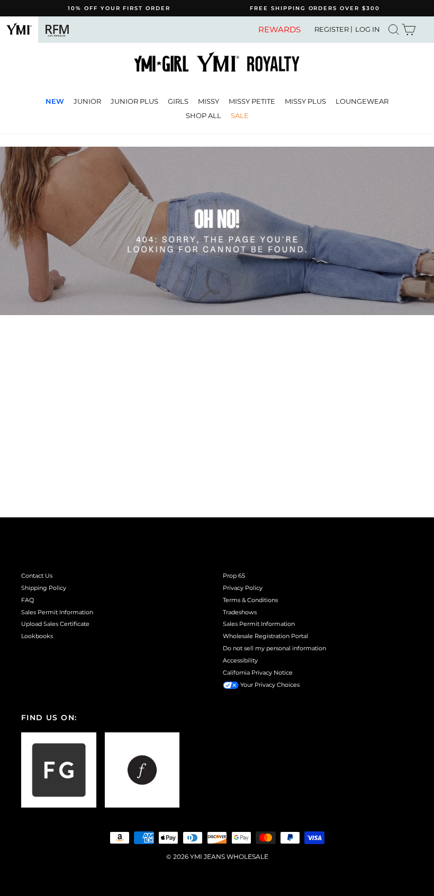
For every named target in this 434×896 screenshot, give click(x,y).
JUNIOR (87, 101)
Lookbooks (37, 636)
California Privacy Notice (258, 672)
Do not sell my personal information (274, 648)
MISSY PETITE (252, 101)
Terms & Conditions (250, 600)
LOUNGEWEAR (362, 101)
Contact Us (36, 575)
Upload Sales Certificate (55, 624)
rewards (279, 29)
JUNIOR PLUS (134, 101)
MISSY (208, 101)
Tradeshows (240, 612)
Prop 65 (234, 575)
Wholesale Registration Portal (265, 636)
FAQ (27, 600)
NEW (55, 101)
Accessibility (240, 660)
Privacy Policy (243, 588)
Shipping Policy (43, 588)
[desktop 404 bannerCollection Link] (217, 231)
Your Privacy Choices (269, 684)
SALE (240, 115)
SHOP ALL (203, 115)
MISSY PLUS (305, 101)
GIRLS (178, 101)
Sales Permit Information (57, 612)
